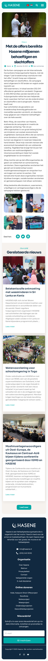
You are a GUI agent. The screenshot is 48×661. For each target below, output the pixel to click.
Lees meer (10, 326)
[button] (37, 5)
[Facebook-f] (20, 654)
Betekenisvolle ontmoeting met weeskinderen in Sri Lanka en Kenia (23, 292)
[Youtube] (28, 654)
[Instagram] (24, 654)
